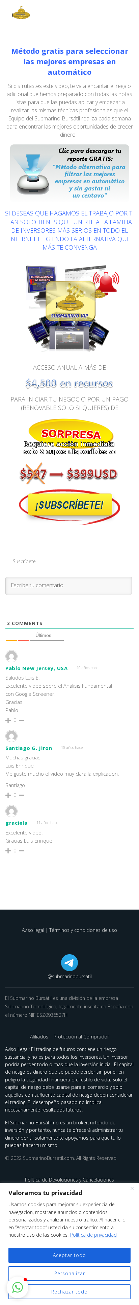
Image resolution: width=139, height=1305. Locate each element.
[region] (69, 1244)
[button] (17, 1287)
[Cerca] (132, 1189)
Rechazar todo (69, 1291)
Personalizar (69, 1273)
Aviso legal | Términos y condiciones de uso (69, 930)
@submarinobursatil (70, 976)
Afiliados (40, 1036)
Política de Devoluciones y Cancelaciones (69, 1179)
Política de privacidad (93, 1235)
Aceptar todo (69, 1255)
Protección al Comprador (81, 1036)
